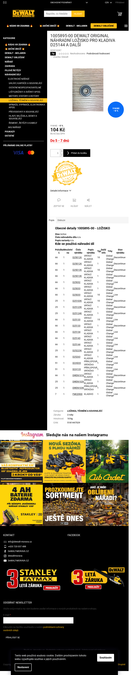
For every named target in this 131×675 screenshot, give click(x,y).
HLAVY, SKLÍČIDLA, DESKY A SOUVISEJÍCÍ (23, 117)
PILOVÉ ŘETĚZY (13, 70)
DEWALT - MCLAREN (15, 53)
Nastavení (23, 667)
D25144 (76, 344)
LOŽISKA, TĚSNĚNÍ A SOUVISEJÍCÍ (26, 100)
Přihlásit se (13, 637)
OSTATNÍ (9, 135)
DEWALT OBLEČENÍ (14, 57)
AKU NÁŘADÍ (14, 127)
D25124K (77, 313)
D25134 (76, 332)
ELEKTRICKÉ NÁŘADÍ (18, 79)
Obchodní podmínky (61, 2)
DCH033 (77, 363)
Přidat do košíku (79, 153)
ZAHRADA (10, 66)
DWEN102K (78, 381)
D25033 (76, 288)
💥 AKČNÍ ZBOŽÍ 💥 (14, 49)
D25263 (76, 356)
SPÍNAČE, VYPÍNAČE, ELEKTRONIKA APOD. (27, 106)
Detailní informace (59, 190)
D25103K (77, 301)
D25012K (77, 257)
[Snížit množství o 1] (61, 155)
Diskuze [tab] (61, 220)
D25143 (76, 338)
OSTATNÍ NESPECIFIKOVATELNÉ (25, 87)
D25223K (77, 350)
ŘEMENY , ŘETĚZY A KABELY (23, 123)
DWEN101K (78, 375)
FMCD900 (77, 394)
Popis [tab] (51, 220)
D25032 (76, 282)
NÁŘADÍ (9, 61)
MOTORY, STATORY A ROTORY (24, 96)
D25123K (77, 307)
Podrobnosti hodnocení (98, 53)
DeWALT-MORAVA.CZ (18, 551)
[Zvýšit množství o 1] (61, 151)
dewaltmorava (15, 555)
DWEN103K (78, 388)
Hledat (78, 14)
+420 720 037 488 (17, 546)
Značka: (60, 57)
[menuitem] (19, 25)
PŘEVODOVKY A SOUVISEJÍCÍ (24, 111)
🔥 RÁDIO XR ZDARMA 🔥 (18, 44)
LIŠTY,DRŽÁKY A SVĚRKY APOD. (25, 92)
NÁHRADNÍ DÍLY (13, 74)
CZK (107, 2)
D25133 (76, 319)
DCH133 (77, 369)
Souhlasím (106, 657)
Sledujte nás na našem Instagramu (77, 435)
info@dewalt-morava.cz (20, 541)
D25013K (77, 270)
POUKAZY (10, 131)
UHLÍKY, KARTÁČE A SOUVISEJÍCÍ (25, 83)
